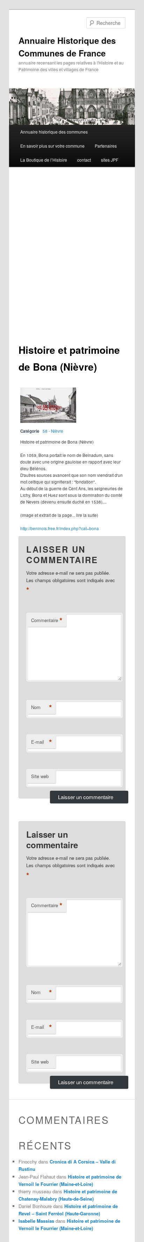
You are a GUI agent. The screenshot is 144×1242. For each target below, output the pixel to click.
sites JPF (109, 160)
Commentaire (47, 620)
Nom (41, 707)
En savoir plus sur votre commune (52, 146)
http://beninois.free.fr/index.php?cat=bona (59, 528)
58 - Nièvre (53, 431)
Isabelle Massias (36, 1220)
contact (84, 160)
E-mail (41, 742)
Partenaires (106, 146)
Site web (40, 776)
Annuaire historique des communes (54, 132)
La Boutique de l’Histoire (43, 160)
